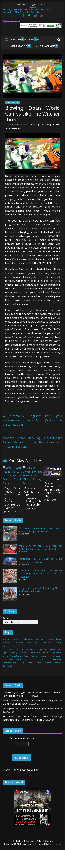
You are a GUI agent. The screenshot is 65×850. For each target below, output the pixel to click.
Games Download (54, 646)
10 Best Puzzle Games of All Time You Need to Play (52, 488)
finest (31, 646)
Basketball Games (54, 639)
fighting (5, 646)
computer (47, 642)
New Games (41, 653)
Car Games (17, 39)
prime (51, 656)
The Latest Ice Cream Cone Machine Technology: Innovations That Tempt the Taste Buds (40, 573)
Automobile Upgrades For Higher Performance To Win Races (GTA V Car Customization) (32, 420)
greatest (52, 649)
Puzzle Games (13, 102)
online (5, 656)
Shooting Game (55, 659)
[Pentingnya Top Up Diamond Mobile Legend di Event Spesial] (10, 562)
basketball (40, 639)
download (57, 642)
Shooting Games (9, 663)
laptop (5, 653)
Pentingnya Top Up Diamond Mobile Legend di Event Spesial (32, 708)
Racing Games (29, 659)
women (48, 663)
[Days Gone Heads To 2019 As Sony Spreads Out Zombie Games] (12, 467)
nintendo (51, 653)
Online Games (16, 656)
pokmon (43, 656)
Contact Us (17, 840)
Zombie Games (9, 666)
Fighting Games (19, 646)
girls (45, 649)
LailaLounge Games (28, 769)
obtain (58, 653)
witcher (14, 128)
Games (56, 124)
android (6, 639)
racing (19, 659)
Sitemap (49, 840)
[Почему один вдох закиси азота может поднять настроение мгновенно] (10, 534)
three (7, 128)
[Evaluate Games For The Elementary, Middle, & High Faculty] (32, 467)
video (39, 663)
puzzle (58, 656)
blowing (47, 124)
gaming (39, 649)
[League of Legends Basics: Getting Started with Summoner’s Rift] (10, 595)
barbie (15, 639)
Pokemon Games (30, 656)
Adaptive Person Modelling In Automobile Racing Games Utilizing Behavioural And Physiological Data (32, 442)
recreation (42, 659)
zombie (58, 663)
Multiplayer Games (46, 46)
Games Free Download (26, 649)
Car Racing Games (33, 642)
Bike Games (7, 642)
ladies (59, 649)
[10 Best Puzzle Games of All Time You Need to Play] (52, 467)
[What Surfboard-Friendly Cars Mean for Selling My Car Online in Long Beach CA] (10, 550)
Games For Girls (20, 46)
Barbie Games (27, 639)
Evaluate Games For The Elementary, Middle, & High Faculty (32, 496)
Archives (7, 618)
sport (22, 663)
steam (30, 663)
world (20, 128)
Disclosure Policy (34, 840)
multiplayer (14, 653)
